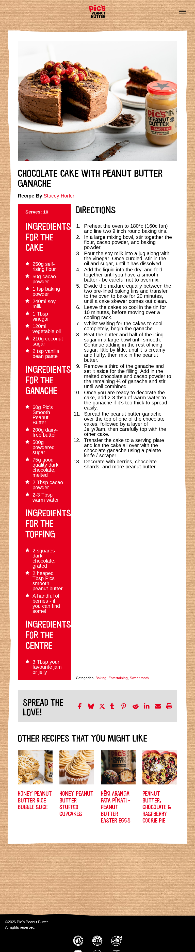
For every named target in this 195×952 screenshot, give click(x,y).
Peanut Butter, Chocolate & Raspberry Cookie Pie (156, 806)
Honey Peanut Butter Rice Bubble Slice (35, 799)
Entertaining (118, 678)
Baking (100, 678)
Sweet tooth (139, 678)
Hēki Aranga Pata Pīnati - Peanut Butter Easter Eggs (116, 806)
